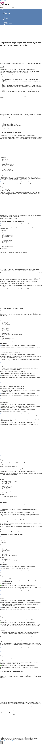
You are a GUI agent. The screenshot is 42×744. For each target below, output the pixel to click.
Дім (2, 11)
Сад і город (6, 18)
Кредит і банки (7, 13)
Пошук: (1, 7)
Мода (3, 19)
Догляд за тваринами (8, 23)
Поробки (5, 22)
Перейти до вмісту (3, 0)
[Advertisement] (21, 33)
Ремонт (3, 17)
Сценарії (3, 24)
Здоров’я (3, 14)
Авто (5, 12)
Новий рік (4, 9)
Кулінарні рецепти (5, 15)
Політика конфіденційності (9, 740)
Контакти (2, 740)
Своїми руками (5, 20)
